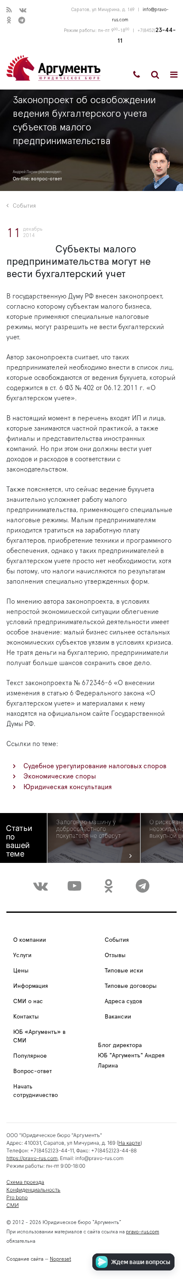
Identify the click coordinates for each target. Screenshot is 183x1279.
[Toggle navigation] (174, 74)
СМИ (12, 1205)
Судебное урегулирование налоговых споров (94, 766)
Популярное (30, 1056)
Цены (21, 971)
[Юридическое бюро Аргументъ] (53, 67)
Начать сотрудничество (35, 1091)
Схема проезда (25, 1182)
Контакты (26, 1017)
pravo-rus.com (142, 1231)
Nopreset (60, 1259)
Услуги (22, 955)
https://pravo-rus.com (31, 1158)
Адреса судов (123, 1001)
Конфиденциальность (33, 1189)
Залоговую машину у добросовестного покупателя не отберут (88, 829)
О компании (29, 940)
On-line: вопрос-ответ (37, 179)
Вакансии (118, 1017)
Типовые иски (124, 971)
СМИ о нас (28, 1001)
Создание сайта (24, 1259)
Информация (30, 986)
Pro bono (17, 1197)
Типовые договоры (131, 986)
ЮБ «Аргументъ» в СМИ (39, 1036)
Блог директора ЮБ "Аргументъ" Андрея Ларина (131, 1055)
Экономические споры (59, 776)
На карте (129, 1143)
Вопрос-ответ (32, 1071)
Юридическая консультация (67, 787)
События (24, 206)
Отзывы (115, 955)
